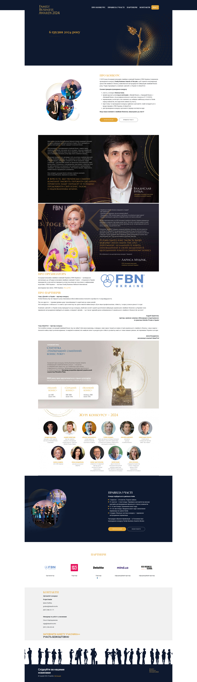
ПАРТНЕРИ (132, 7)
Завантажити (136, 529)
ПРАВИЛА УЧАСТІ (116, 7)
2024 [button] (154, 7)
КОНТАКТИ (145, 7)
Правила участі (128, 119)
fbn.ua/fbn (67, 288)
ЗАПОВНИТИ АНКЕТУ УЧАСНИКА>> (61, 634)
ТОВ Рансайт (57, 676)
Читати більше (109, 119)
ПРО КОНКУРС (98, 7)
